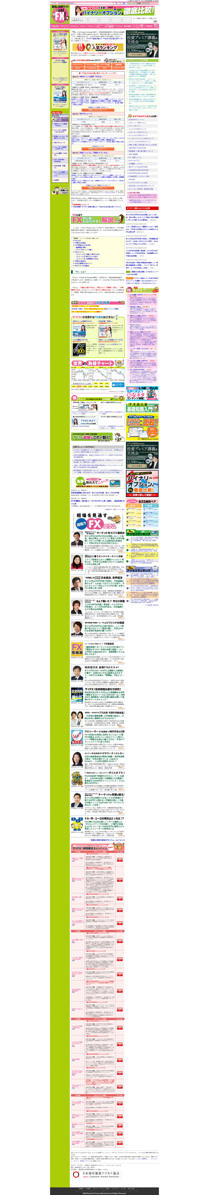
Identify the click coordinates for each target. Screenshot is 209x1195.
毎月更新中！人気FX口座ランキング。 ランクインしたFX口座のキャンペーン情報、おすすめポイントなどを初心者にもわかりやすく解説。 (98, 471)
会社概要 (88, 1184)
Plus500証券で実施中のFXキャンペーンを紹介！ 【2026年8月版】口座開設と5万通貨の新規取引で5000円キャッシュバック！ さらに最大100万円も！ (105, 779)
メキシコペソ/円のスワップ (138, 132)
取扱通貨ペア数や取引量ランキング (141, 151)
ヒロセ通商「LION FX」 (60, 154)
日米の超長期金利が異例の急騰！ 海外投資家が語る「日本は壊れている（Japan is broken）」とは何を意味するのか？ (104, 758)
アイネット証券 (78, 1102)
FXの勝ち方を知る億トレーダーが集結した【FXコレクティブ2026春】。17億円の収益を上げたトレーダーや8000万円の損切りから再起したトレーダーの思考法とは (104, 825)
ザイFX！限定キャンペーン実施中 (60, 61)
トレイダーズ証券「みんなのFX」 (60, 131)
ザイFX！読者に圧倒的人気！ (60, 88)
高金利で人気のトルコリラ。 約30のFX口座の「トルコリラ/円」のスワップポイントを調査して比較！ (143, 108)
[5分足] (79, 386)
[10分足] (84, 386)
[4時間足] (106, 386)
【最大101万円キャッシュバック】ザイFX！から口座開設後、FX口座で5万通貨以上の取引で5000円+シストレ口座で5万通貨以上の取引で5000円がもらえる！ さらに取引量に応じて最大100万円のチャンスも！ (143, 353)
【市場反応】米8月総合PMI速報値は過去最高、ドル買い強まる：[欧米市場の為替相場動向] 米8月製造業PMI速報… (144, 545)
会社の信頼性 (133, 154)
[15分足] (90, 386)
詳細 (73, 861)
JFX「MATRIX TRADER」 (59, 160)
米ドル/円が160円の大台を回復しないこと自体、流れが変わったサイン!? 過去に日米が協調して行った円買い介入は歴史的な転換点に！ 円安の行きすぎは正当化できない (104, 539)
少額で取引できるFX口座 (137, 148)
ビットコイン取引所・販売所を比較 (141, 189)
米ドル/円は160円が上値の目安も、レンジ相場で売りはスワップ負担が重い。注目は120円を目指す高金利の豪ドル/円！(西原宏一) (144, 601)
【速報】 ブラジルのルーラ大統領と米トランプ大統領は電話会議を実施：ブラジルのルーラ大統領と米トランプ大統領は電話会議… (144, 561)
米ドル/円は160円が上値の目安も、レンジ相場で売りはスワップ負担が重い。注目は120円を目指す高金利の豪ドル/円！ (104, 628)
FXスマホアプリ (134, 160)
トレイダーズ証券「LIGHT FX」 (60, 148)
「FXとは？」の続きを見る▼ (98, 296)
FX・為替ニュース (135, 157)
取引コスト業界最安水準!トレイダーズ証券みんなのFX (60, 79)
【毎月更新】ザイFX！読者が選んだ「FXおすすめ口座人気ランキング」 (97, 207)
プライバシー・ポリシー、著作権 (101, 1184)
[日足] (95, 383)
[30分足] (95, 386)
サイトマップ (115, 1184)
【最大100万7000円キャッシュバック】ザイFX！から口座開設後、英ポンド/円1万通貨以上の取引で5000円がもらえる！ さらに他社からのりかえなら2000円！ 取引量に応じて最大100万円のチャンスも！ (143, 299)
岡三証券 (78, 1124)
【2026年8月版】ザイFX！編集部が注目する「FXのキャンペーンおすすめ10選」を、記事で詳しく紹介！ (98, 461)
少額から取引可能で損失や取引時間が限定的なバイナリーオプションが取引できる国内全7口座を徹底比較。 (98, 466)
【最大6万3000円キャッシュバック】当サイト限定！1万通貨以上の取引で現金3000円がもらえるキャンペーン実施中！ (143, 327)
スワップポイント (135, 126)
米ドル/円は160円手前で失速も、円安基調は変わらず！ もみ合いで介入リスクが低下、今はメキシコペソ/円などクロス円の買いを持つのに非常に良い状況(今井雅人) (144, 588)
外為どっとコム (78, 879)
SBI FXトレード (59, 142)
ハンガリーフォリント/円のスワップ (141, 138)
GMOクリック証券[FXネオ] (82, 321)
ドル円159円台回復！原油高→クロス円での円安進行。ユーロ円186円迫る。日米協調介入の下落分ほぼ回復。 (104, 606)
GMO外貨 (77, 897)
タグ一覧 (123, 1184)
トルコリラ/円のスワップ (137, 129)
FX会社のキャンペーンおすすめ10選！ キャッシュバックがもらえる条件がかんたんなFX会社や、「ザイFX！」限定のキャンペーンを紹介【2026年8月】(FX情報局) (144, 595)
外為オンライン (78, 909)
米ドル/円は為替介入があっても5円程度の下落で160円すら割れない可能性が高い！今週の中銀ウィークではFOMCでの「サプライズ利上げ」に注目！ (104, 801)
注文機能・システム (135, 164)
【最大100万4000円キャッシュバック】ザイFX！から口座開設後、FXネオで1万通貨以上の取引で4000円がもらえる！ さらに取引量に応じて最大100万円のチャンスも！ (143, 319)
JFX (76, 990)
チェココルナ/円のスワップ (138, 135)
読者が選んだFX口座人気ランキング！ (142, 186)
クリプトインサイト (127, 1186)
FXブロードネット (77, 1008)
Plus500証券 (76, 1059)
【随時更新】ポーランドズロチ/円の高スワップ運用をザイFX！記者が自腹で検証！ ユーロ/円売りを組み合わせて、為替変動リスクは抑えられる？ (104, 650)
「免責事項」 (146, 1162)
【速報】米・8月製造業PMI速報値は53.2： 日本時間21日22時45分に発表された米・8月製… (144, 550)
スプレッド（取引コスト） (138, 123)
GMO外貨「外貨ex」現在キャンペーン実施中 (95, 309)
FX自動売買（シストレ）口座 (139, 176)
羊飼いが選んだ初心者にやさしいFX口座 (143, 145)
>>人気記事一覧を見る (152, 605)
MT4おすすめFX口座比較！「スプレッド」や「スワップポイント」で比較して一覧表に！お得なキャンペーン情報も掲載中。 (142, 81)
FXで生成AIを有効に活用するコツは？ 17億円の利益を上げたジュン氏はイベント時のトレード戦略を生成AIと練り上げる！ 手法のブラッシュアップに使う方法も (104, 738)
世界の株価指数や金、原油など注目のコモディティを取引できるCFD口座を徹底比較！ (98, 456)
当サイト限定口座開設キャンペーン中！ (60, 35)
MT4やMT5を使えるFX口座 (138, 173)
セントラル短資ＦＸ (120, 391)
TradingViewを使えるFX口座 (138, 170)
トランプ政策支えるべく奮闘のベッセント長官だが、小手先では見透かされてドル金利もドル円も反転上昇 (104, 561)
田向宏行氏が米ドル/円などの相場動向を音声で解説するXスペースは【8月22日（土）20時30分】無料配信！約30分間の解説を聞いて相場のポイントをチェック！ (105, 696)
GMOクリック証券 (77, 859)
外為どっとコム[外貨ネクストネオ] (111, 340)
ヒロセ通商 (77, 940)
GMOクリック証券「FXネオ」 (60, 125)
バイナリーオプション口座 (138, 182)
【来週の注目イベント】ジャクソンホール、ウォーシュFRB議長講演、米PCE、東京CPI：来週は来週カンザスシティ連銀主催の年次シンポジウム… (144, 555)
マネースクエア (78, 1085)
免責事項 (81, 1184)
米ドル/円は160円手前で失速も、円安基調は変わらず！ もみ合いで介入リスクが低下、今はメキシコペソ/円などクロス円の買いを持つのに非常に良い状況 (104, 584)
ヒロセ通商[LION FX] (80, 340)
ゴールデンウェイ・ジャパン (78, 973)
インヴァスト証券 (77, 1043)
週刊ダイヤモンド (106, 1186)
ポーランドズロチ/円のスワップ (140, 141)
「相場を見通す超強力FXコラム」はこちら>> (107, 840)
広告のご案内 (131, 1184)
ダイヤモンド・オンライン (94, 1186)
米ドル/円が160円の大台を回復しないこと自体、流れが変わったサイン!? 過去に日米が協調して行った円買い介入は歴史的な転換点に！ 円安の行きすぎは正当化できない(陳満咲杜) (144, 581)
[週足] (101, 383)
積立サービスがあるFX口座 (138, 167)
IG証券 (56, 180)
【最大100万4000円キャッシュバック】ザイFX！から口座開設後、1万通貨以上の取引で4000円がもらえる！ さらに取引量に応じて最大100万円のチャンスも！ (143, 310)
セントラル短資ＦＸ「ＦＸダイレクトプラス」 (61, 174)
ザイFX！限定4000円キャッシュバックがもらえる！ (60, 53)
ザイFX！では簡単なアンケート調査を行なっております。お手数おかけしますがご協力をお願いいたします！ (98, 451)
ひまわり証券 (78, 1132)
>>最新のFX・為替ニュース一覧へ (115, 509)
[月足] (106, 383)
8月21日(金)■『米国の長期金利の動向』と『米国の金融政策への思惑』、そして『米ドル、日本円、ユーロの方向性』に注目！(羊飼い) (144, 575)
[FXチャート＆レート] (118, 385)
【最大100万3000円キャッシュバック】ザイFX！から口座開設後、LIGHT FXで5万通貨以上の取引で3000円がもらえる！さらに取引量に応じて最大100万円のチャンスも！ (143, 364)
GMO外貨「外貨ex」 (106, 321)
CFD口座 (132, 179)
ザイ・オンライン (116, 1186)
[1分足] (73, 386)
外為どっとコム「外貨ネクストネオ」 (61, 137)
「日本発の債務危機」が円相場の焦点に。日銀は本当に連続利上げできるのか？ (104, 717)
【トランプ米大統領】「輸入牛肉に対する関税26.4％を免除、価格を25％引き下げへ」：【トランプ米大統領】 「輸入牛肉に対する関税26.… (144, 540)
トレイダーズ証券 (77, 958)
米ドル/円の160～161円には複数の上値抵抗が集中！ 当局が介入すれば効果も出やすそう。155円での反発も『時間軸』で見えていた (104, 674)
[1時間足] (101, 386)
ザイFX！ (136, 1186)
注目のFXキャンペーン (136, 119)
